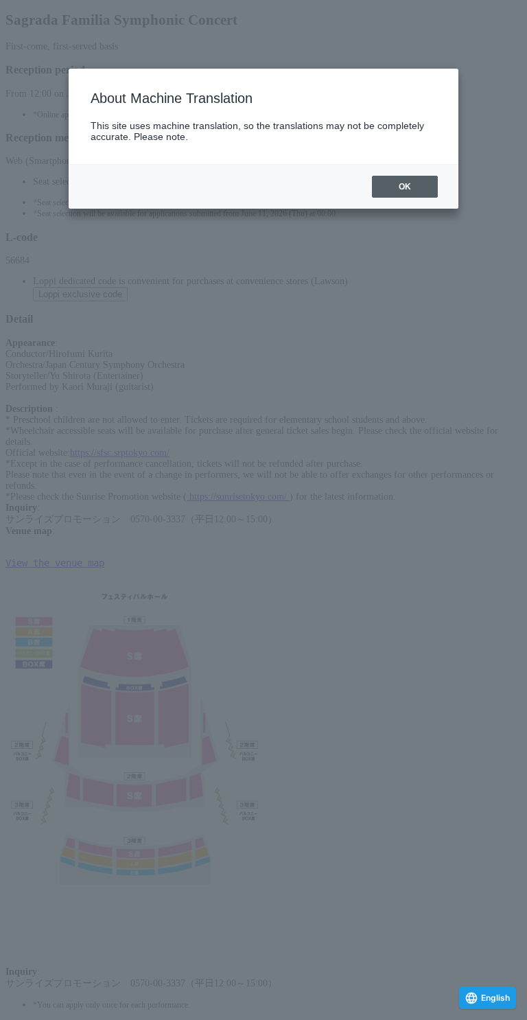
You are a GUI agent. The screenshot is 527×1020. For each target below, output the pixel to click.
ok (405, 187)
